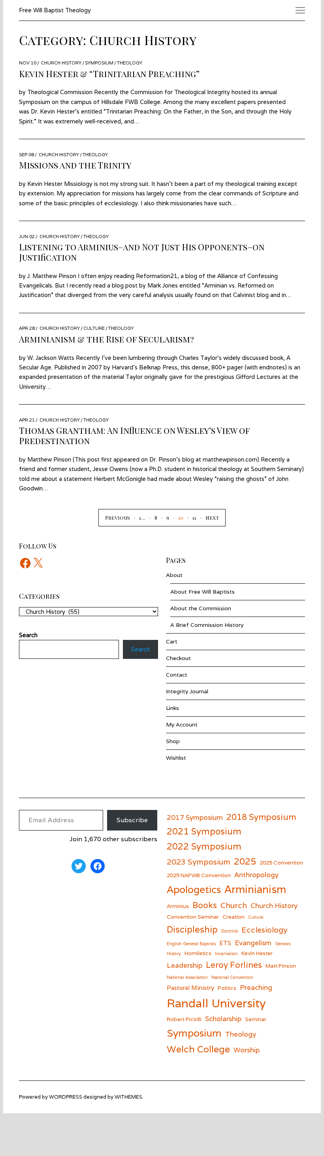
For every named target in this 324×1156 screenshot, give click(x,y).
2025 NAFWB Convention (199, 875)
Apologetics (194, 889)
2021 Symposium (204, 831)
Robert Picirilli (184, 1019)
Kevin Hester (257, 953)
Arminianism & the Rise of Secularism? (106, 338)
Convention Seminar (193, 916)
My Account (182, 724)
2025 (245, 861)
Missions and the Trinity (75, 164)
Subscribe (132, 820)
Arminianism (255, 889)
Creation (233, 916)
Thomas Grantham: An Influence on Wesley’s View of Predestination (134, 435)
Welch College (198, 1049)
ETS (225, 943)
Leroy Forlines (234, 964)
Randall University (216, 1002)
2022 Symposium (204, 846)
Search (140, 649)
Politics (227, 987)
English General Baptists (191, 943)
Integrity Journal (187, 691)
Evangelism (253, 942)
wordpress (65, 1097)
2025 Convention (281, 862)
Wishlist (176, 757)
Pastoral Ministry (190, 987)
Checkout (178, 658)
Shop (173, 741)
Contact (176, 674)
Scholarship (223, 1018)
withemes (128, 1097)
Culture (94, 328)
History (174, 953)
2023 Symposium (198, 862)
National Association (187, 977)
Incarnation (226, 953)
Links (172, 707)
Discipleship (192, 929)
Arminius (178, 906)
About (174, 575)
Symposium (99, 63)
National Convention (232, 977)
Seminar (255, 1019)
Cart (171, 641)
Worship (247, 1049)
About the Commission (200, 608)
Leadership (184, 965)
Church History (61, 63)
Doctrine (229, 931)
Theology (129, 63)
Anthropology (256, 874)
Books (204, 905)
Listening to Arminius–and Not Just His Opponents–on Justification (141, 252)
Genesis (282, 943)
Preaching (256, 987)
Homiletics (198, 953)
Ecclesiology (264, 930)
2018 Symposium (261, 817)
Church (233, 905)
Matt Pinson (281, 965)
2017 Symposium (195, 817)
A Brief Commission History (206, 624)
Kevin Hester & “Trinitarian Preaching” (109, 73)
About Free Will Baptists (202, 591)
